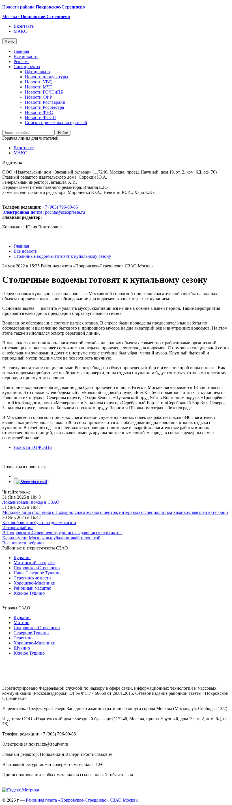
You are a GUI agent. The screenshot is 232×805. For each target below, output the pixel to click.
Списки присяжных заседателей (56, 122)
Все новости (26, 56)
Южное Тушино (29, 593)
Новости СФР (38, 97)
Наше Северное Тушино (37, 572)
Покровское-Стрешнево (37, 567)
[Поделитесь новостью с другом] (31, 482)
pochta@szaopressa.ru (65, 212)
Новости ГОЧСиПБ (44, 92)
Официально (37, 71)
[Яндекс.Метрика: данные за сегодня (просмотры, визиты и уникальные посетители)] (20, 790)
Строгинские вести (32, 577)
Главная (21, 51)
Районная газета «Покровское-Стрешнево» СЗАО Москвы (82, 800)
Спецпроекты (27, 66)
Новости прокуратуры (46, 76)
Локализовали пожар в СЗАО (30, 502)
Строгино (23, 637)
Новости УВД (38, 81)
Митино (21, 622)
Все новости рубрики (23, 542)
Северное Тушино (31, 632)
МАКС (20, 31)
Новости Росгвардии (45, 102)
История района (17, 527)
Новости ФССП (40, 117)
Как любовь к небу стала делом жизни (39, 522)
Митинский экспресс (34, 562)
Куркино (22, 557)
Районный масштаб (32, 588)
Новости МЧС (39, 87)
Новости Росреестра (44, 107)
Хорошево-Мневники (34, 583)
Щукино (22, 648)
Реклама (21, 61)
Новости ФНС (39, 112)
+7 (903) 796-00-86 (40, 210)
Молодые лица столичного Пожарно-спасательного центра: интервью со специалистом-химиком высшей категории (115, 512)
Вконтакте (24, 26)
